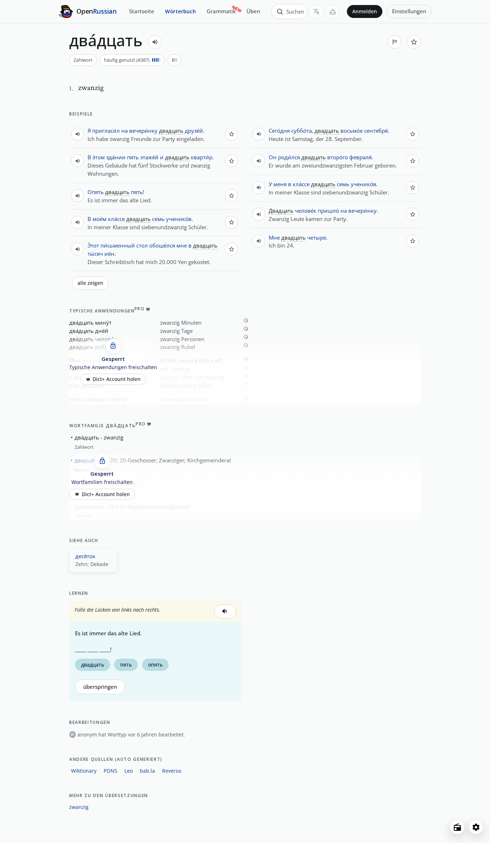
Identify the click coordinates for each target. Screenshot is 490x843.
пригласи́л (106, 130)
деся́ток (85, 556)
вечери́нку (143, 130)
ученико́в (179, 218)
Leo (128, 770)
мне (181, 245)
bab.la (147, 770)
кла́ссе (116, 218)
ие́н (109, 253)
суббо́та (301, 130)
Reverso (171, 770)
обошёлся (162, 245)
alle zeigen (90, 283)
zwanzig (79, 807)
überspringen (100, 686)
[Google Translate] (316, 11)
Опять (96, 192)
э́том (99, 157)
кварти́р (201, 157)
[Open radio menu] (457, 827)
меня (280, 184)
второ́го (337, 157)
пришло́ (328, 210)
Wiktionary (83, 770)
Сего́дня (279, 130)
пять (133, 157)
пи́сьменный (117, 245)
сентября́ (376, 130)
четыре (316, 237)
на (124, 130)
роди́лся (289, 157)
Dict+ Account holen (117, 379)
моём (100, 218)
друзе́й (194, 130)
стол (142, 245)
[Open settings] (476, 827)
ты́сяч (95, 253)
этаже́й (149, 157)
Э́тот (93, 245)
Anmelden (364, 11)
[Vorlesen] (155, 42)
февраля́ (360, 157)
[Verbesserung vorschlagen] (394, 42)
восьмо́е (351, 130)
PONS (110, 770)
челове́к (305, 210)
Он (273, 157)
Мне (274, 237)
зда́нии (116, 157)
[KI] (332, 11)
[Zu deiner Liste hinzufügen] (414, 42)
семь (158, 218)
